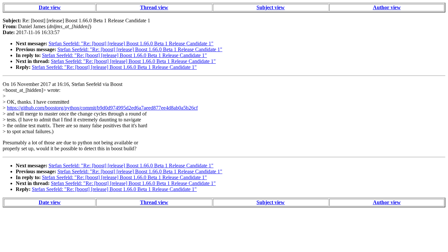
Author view (387, 7)
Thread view (154, 7)
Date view (50, 7)
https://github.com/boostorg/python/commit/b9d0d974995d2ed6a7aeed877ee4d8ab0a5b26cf (102, 108)
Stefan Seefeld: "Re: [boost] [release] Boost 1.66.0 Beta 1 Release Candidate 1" (131, 43)
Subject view (270, 7)
